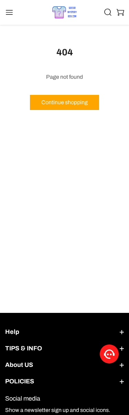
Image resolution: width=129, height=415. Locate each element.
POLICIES (19, 381)
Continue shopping (64, 102)
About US (19, 364)
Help (12, 331)
